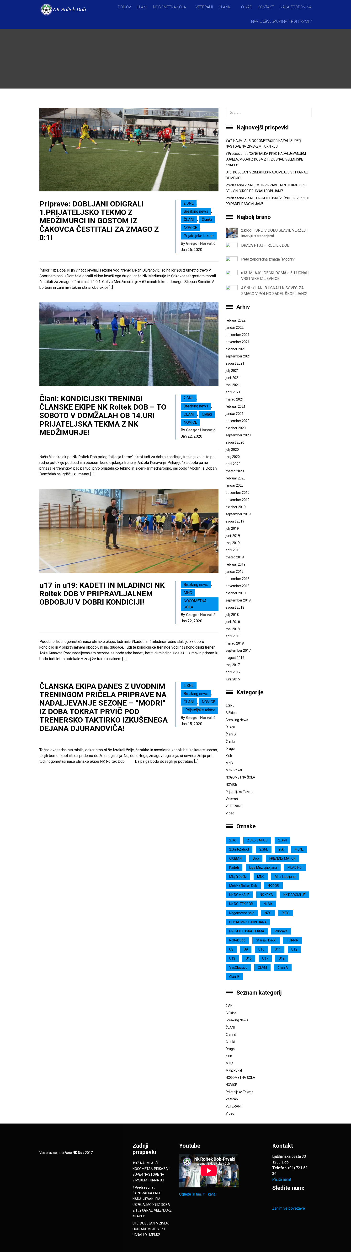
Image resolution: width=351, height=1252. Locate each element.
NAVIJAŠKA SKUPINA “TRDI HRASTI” (281, 21)
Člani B (231, 734)
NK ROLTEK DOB (241, 904)
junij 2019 (233, 536)
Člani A (282, 967)
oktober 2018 (236, 593)
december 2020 (238, 421)
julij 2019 (232, 528)
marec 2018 (235, 643)
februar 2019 (235, 564)
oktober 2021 (236, 349)
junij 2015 (233, 679)
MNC (188, 592)
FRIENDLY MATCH (282, 858)
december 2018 (238, 579)
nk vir (268, 904)
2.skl (232, 840)
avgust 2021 (235, 363)
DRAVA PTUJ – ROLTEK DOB (265, 245)
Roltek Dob (237, 940)
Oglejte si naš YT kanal (198, 1194)
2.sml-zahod (239, 849)
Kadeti (234, 867)
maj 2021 (233, 385)
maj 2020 (233, 457)
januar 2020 (235, 485)
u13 (232, 958)
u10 (261, 949)
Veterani (232, 799)
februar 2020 (235, 478)
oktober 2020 (236, 428)
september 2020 (238, 435)
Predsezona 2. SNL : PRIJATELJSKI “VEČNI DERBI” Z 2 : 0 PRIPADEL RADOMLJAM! (267, 201)
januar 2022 (235, 327)
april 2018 (233, 636)
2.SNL (189, 203)
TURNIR (292, 940)
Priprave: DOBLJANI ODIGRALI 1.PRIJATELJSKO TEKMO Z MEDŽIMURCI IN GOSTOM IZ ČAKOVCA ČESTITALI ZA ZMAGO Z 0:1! (99, 220)
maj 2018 (233, 629)
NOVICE (190, 227)
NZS (268, 913)
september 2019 (238, 514)
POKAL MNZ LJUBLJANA (248, 922)
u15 (249, 958)
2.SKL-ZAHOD (257, 840)
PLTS (285, 913)
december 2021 (238, 335)
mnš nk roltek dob (243, 886)
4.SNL (299, 849)
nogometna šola (241, 913)
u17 (265, 958)
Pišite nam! (281, 1179)
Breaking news (196, 211)
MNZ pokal (234, 770)
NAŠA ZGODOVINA (296, 7)
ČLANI (142, 7)
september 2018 (238, 600)
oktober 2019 (236, 507)
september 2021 (238, 356)
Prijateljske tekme (199, 236)
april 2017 (233, 672)
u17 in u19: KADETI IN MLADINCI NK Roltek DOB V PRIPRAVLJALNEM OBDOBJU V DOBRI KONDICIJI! (102, 594)
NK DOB (273, 886)
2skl (281, 849)
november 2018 (238, 586)
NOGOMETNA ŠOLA (169, 7)
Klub (229, 756)
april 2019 (233, 550)
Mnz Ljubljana (285, 877)
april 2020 (233, 464)
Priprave (281, 931)
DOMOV (124, 7)
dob (256, 858)
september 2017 (238, 650)
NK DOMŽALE (239, 895)
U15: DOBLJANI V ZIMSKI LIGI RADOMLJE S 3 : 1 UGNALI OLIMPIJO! (267, 175)
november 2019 (238, 500)
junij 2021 (233, 378)
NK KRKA (266, 895)
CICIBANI (235, 858)
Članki (207, 219)
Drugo (230, 749)
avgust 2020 (235, 442)
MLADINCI (294, 867)
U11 (278, 949)
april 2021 (233, 392)
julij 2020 (232, 449)
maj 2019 (233, 543)
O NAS (246, 7)
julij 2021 (232, 371)
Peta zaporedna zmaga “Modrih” (268, 259)
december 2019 (238, 493)
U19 (282, 958)
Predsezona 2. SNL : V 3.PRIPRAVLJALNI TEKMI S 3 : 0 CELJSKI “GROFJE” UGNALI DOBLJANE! (266, 188)
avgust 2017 (235, 658)
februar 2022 (235, 320)
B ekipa (231, 713)
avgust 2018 (235, 607)
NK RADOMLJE (294, 895)
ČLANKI (225, 7)
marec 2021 (235, 399)
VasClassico (238, 967)
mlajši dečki (238, 877)
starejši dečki (266, 940)
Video (230, 813)
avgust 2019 (235, 521)
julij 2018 (232, 615)
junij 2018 (233, 622)
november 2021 (238, 342)
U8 (231, 949)
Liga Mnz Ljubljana (263, 867)
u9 (246, 949)
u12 (294, 949)
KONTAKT (266, 7)
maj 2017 (233, 665)
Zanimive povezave (288, 1208)
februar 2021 (235, 406)
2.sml (282, 840)
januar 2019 (235, 571)
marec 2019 (235, 557)
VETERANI (204, 7)
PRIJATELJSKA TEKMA (246, 931)
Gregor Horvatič (200, 243)
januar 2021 (235, 414)
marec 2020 (235, 471)
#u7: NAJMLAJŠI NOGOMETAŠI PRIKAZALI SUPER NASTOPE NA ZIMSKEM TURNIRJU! (263, 143)
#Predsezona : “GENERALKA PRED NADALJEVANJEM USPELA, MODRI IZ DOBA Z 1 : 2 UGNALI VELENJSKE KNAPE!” (266, 159)
